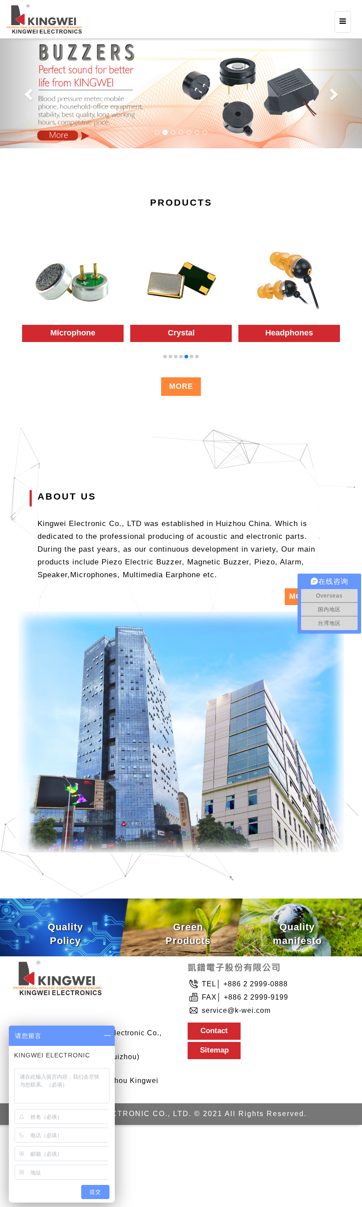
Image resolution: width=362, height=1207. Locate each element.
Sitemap (214, 1050)
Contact (214, 1031)
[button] (27, 91)
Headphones (181, 332)
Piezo (289, 332)
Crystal (73, 332)
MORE (181, 386)
